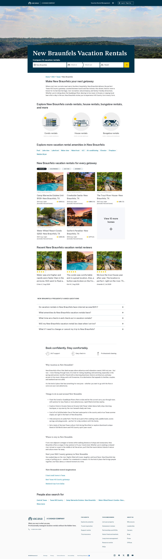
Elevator (103, 150)
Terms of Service (61, 555)
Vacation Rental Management (100, 3)
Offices (129, 542)
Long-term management (110, 538)
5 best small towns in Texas (55, 475)
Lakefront (55, 150)
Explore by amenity (87, 522)
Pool (38, 150)
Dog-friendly (54, 168)
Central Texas (42, 500)
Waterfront (75, 150)
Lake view (45, 150)
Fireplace (112, 150)
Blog (128, 534)
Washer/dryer (42, 154)
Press (129, 538)
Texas (58, 77)
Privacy (52, 555)
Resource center (107, 542)
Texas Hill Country (56, 500)
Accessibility (71, 555)
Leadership (130, 526)
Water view (65, 150)
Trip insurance (86, 534)
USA (53, 77)
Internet (78, 168)
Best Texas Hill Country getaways (58, 479)
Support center (86, 530)
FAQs (104, 546)
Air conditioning (92, 150)
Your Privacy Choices (82, 555)
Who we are (130, 522)
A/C (83, 150)
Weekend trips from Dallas (55, 484)
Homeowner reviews (108, 526)
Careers (129, 530)
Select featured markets (110, 534)
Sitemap (45, 555)
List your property (108, 522)
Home (48, 77)
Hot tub (66, 168)
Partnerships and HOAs (110, 530)
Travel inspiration (87, 526)
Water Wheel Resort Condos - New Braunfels (115, 500)
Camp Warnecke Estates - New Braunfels (81, 500)
